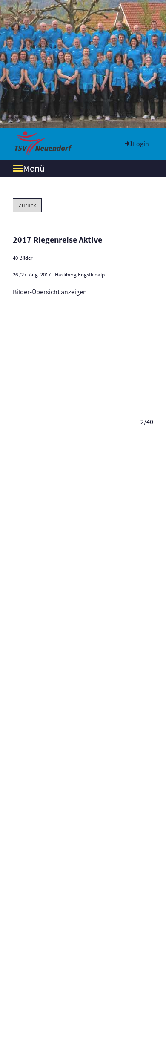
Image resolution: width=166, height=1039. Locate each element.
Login (141, 143)
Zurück (27, 205)
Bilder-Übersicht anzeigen (50, 291)
